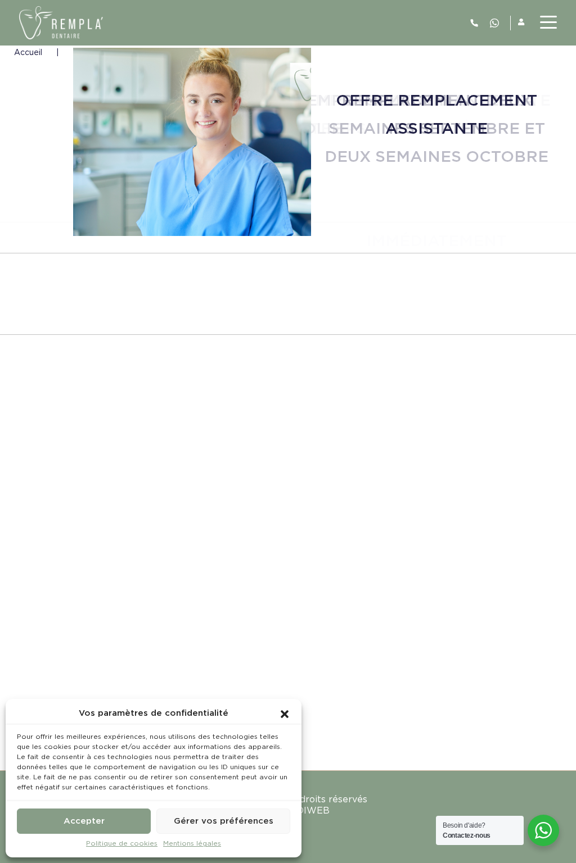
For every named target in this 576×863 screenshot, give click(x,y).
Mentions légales (192, 844)
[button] (284, 713)
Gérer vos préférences (223, 821)
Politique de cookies (122, 844)
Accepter (84, 821)
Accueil (28, 52)
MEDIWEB (306, 811)
